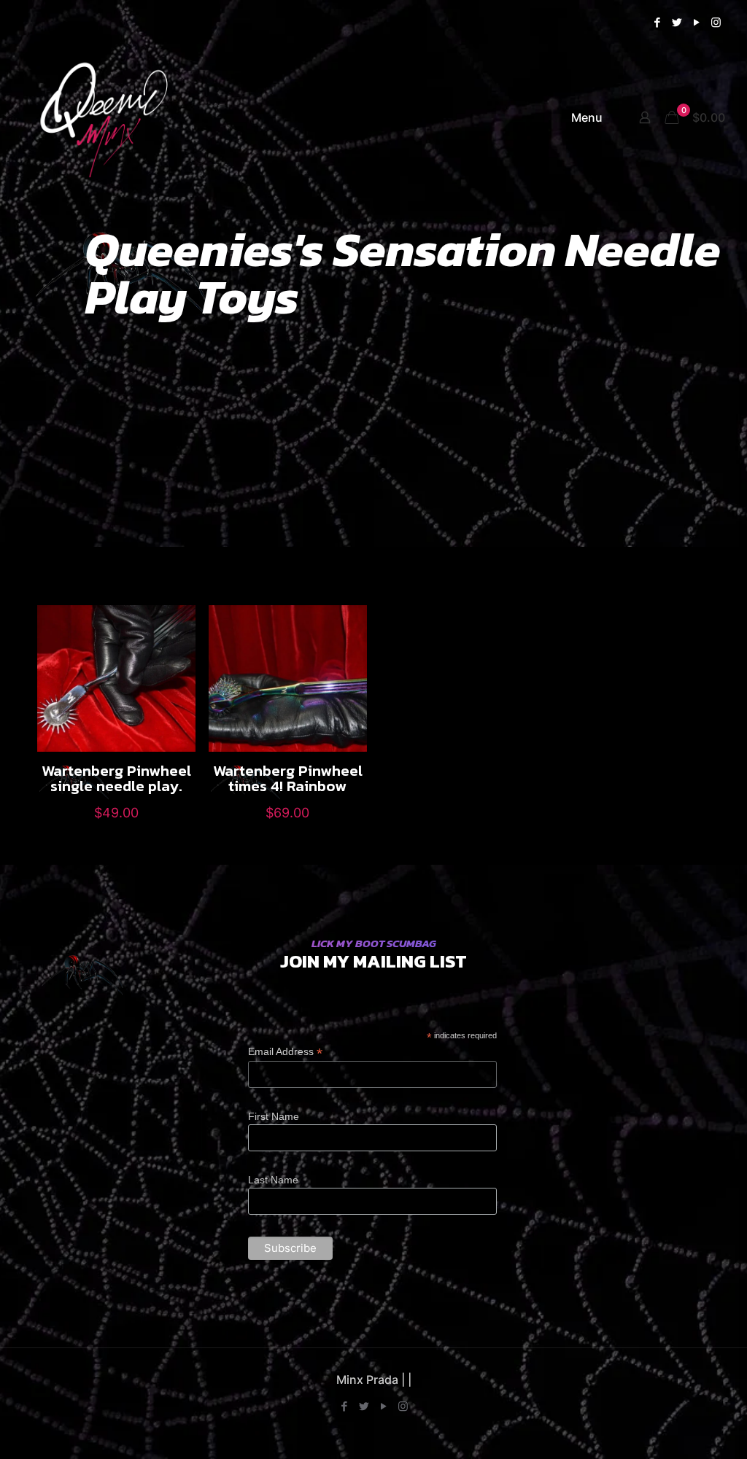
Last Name (273, 1180)
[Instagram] (716, 22)
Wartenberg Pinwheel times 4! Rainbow (288, 778)
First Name (273, 1116)
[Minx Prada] (116, 117)
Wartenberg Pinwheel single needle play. (116, 778)
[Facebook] (657, 22)
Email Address (285, 1052)
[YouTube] (696, 22)
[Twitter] (676, 22)
